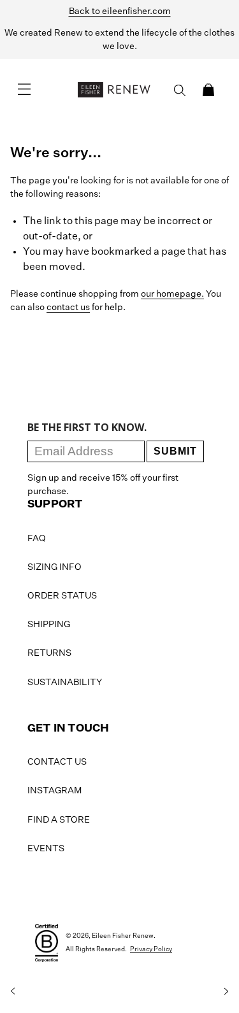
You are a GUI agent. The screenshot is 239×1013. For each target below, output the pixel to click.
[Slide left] (12, 991)
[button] (208, 90)
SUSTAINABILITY (64, 682)
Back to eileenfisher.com (120, 11)
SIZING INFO (54, 567)
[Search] (180, 90)
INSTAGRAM (54, 790)
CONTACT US (57, 762)
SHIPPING (48, 624)
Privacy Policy (151, 949)
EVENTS (45, 848)
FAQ (36, 538)
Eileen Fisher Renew (123, 936)
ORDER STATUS (62, 596)
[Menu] (24, 90)
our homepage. (172, 294)
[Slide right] (226, 991)
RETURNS (49, 653)
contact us (68, 307)
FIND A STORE (58, 820)
